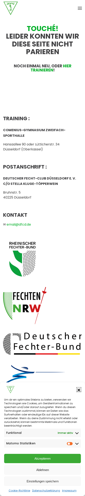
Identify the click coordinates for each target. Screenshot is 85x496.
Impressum (69, 490)
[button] (79, 390)
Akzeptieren (42, 458)
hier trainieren (51, 68)
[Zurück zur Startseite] (10, 8)
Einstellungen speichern (43, 481)
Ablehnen (42, 470)
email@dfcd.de (19, 224)
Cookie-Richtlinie (19, 490)
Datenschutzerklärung (46, 490)
